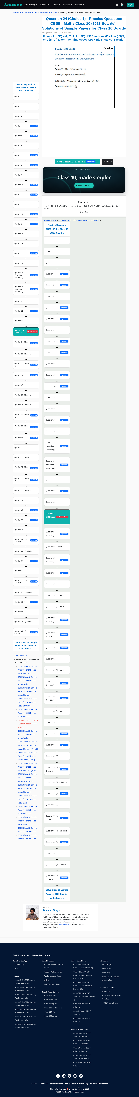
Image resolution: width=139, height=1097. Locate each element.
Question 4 (25, 126)
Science (66, 5)
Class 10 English (50, 1004)
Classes (44, 5)
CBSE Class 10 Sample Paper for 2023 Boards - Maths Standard (27, 713)
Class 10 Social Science (53, 1008)
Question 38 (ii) (19, 612)
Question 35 (25, 510)
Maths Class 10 (18, 12)
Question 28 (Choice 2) (22, 405)
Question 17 (25, 253)
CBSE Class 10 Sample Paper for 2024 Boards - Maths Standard (27, 702)
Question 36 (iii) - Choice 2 (24, 551)
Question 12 (18, 204)
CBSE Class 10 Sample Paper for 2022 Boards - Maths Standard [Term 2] (28, 745)
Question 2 (18, 106)
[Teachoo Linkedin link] (81, 1076)
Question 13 (25, 214)
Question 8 (25, 165)
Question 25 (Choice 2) (25, 365)
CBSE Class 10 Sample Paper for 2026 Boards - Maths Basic (27, 680)
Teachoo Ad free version (53, 972)
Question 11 (25, 194)
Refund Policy (82, 1084)
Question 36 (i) (25, 520)
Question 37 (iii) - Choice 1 (25, 581)
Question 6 (18, 145)
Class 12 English (50, 1016)
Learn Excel (106, 969)
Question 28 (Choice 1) (22, 395)
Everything (30, 5)
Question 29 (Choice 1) (25, 415)
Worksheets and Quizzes (53, 976)
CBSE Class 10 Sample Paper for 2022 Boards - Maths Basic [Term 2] (27, 756)
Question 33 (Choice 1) (25, 480)
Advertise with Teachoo (99, 1084)
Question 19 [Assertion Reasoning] (25, 275)
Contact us (44, 1084)
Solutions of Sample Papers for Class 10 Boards (41, 12)
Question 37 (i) (25, 561)
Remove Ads (107, 161)
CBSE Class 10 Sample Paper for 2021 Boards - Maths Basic (27, 799)
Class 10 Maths (50, 996)
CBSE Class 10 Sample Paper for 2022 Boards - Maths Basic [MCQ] (27, 777)
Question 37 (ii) (19, 571)
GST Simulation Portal (52, 984)
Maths (55, 5)
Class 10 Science (50, 1000)
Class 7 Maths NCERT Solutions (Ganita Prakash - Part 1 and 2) (83, 975)
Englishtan (106, 991)
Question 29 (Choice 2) (25, 427)
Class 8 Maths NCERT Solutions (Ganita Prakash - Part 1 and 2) (83, 986)
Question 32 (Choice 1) (22, 457)
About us (34, 1084)
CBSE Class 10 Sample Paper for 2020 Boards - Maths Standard (27, 810)
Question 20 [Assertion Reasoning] (25, 289)
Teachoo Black (64, 925)
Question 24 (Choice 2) (25, 343)
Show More (84, 212)
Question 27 (18, 385)
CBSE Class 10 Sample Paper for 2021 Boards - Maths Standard (27, 788)
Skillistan (47, 980)
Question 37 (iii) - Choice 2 (24, 592)
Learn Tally (106, 973)
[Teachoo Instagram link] (64, 1076)
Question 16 (18, 243)
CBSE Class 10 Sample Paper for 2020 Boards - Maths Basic (27, 820)
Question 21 (18, 301)
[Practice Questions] (122, 4)
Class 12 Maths (50, 1012)
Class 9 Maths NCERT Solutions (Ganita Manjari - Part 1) (84, 996)
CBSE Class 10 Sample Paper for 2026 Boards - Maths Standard (27, 670)
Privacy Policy (70, 1084)
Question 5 (25, 136)
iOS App (18, 969)
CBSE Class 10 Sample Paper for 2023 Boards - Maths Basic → (26, 645)
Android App (19, 964)
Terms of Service (56, 1084)
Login (130, 5)
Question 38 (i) (25, 602)
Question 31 (18, 448)
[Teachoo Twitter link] (70, 1076)
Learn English (107, 964)
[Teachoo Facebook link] (58, 1076)
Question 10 (25, 185)
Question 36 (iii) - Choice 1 (25, 540)
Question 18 (18, 263)
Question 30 (25, 438)
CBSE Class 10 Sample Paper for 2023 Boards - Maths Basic (27, 734)
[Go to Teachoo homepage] (13, 4)
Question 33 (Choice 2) (22, 490)
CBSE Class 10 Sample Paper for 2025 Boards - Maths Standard (27, 691)
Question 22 (25, 311)
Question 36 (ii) (19, 530)
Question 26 (25, 375)
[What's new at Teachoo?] (117, 4)
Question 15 (18, 234)
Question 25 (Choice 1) (22, 354)
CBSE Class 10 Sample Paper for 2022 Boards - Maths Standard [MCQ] (27, 767)
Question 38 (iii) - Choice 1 (24, 622)
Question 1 (18, 96)
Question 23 (18, 321)
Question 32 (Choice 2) (25, 468)
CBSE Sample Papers (110, 1003)
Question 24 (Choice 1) (25, 331)
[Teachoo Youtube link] (75, 1076)
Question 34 (18, 500)
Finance (78, 5)
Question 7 (25, 155)
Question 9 (18, 175)
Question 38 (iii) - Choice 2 (25, 632)
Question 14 (25, 224)
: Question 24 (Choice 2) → (77, 162)
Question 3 (18, 116)
